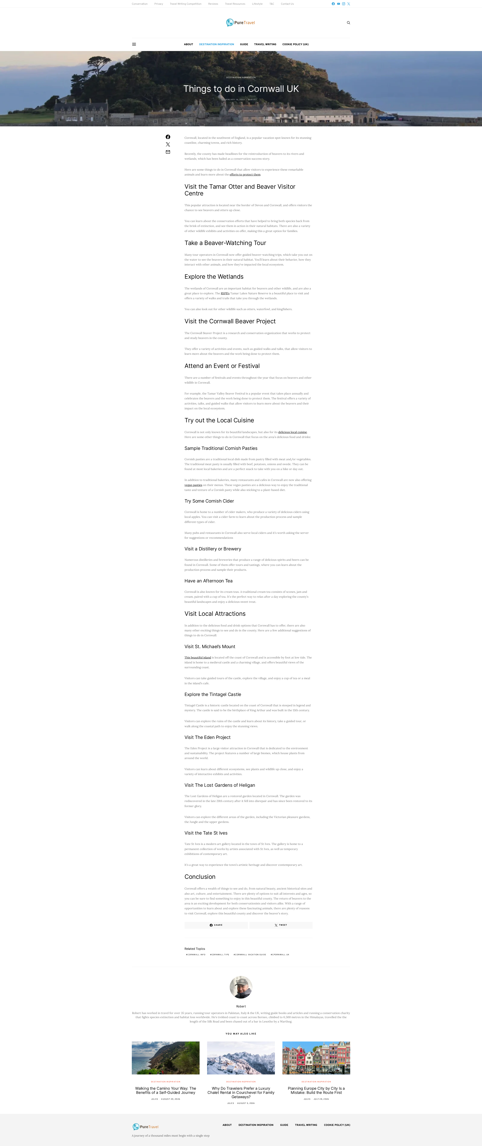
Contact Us (287, 4)
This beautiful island (198, 657)
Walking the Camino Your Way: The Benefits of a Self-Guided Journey (165, 1090)
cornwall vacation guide (250, 955)
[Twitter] (348, 3)
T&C (271, 4)
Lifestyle (257, 4)
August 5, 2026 (246, 1103)
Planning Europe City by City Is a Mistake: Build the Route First (316, 1090)
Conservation (140, 4)
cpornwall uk (280, 955)
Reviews (213, 4)
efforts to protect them (245, 174)
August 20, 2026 (170, 1099)
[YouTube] (338, 3)
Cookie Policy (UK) (295, 44)
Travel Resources (235, 4)
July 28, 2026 (321, 1099)
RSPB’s (225, 293)
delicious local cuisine (292, 432)
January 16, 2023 (235, 99)
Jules (154, 1099)
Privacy (158, 4)
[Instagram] (343, 3)
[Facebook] (333, 3)
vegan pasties (193, 485)
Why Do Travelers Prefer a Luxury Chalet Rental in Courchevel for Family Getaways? (241, 1092)
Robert (252, 99)
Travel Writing (265, 44)
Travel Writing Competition (185, 4)
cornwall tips (220, 955)
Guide (244, 44)
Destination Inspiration (216, 44)
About (188, 44)
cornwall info (196, 955)
